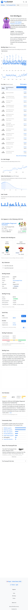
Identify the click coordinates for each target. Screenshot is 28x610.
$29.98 (24, 229)
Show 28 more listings (21, 155)
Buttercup (8, 430)
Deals (14, 598)
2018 (5, 228)
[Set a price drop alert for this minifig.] (24, 327)
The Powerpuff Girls (10, 5)
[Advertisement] (15, 10)
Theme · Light (14, 584)
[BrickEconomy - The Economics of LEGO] (6, 2)
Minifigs (3, 5)
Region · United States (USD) (14, 581)
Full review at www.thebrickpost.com (9, 414)
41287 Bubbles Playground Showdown (9, 224)
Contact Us (14, 609)
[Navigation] (25, 2)
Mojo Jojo (8, 431)
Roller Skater (9, 435)
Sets (14, 593)
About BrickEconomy (14, 606)
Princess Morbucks (10, 433)
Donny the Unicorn (10, 439)
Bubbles (8, 428)
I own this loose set (8, 265)
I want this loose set (8, 268)
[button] (20, 161)
